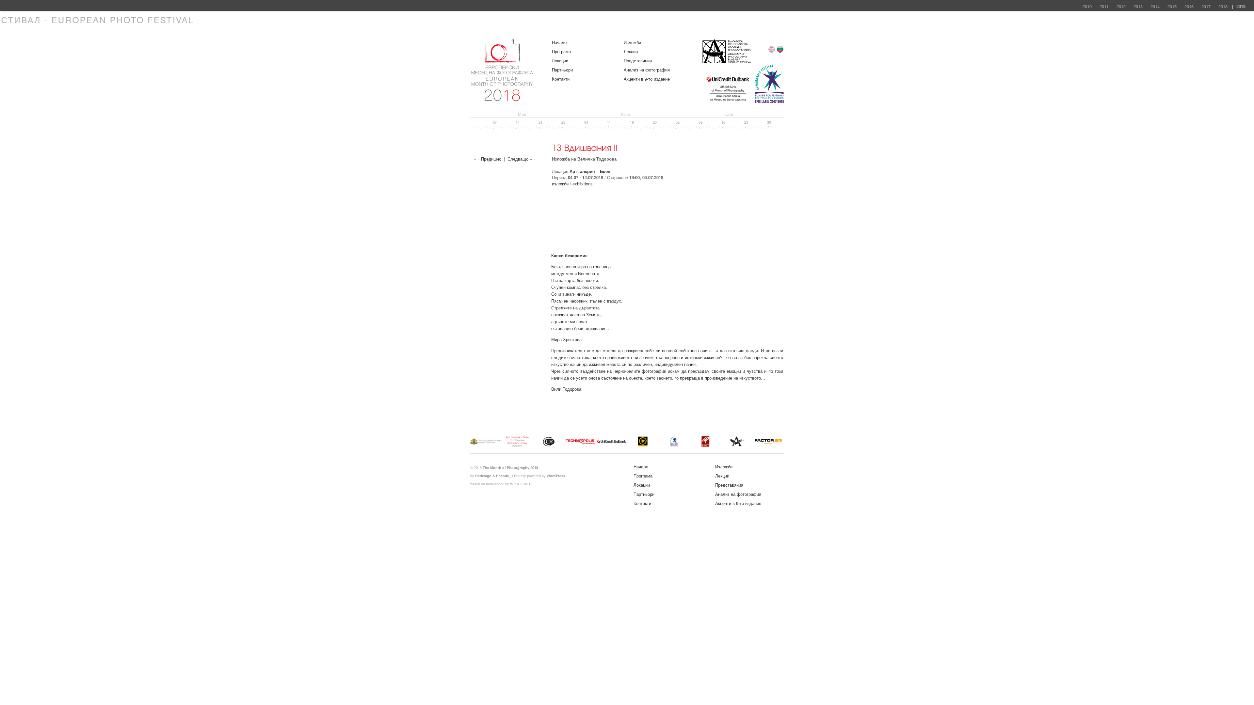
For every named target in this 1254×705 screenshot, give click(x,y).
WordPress (556, 475)
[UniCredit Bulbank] (728, 102)
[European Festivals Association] (769, 102)
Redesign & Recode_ (493, 475)
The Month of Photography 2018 (510, 467)
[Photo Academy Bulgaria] (726, 61)
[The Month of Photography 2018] (503, 98)
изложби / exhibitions (572, 183)
